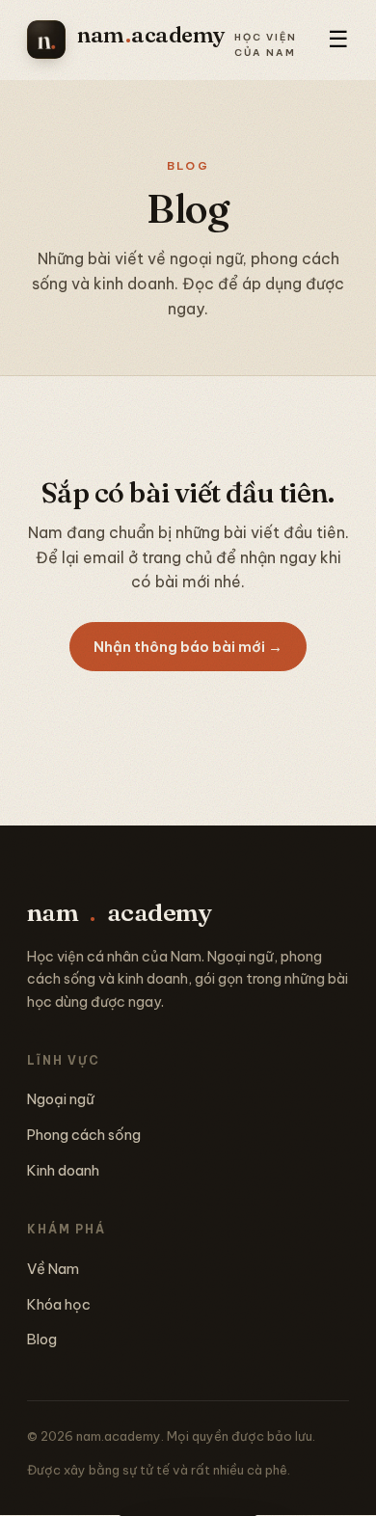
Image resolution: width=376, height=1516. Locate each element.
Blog (42, 1339)
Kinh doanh (63, 1170)
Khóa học (59, 1304)
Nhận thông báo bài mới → (188, 646)
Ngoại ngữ (60, 1099)
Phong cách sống (84, 1134)
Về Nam (53, 1268)
